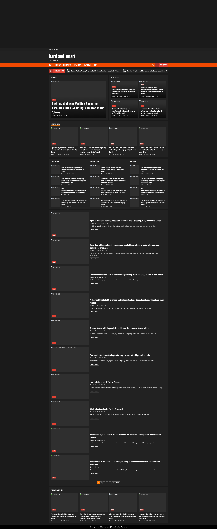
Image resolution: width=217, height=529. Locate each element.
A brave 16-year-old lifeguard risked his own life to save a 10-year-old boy (70, 332)
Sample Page (87, 65)
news (54, 99)
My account (77, 65)
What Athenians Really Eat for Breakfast (70, 413)
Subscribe (163, 65)
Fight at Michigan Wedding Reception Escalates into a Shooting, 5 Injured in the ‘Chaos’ (95, 71)
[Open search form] (153, 65)
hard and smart (62, 56)
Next (117, 482)
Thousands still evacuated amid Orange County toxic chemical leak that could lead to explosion (70, 467)
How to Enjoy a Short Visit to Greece (70, 386)
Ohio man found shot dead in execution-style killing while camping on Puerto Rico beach (123, 111)
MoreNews (114, 527)
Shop (95, 65)
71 (113, 482)
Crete (54, 423)
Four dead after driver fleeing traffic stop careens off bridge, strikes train (70, 359)
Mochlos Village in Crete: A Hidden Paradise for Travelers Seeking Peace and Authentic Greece (70, 440)
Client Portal (67, 65)
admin (54, 115)
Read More (95, 230)
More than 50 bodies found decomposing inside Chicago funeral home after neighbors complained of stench (156, 71)
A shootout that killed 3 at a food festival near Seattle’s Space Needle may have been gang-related (151, 111)
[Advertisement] (108, 12)
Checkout (58, 65)
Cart (50, 65)
